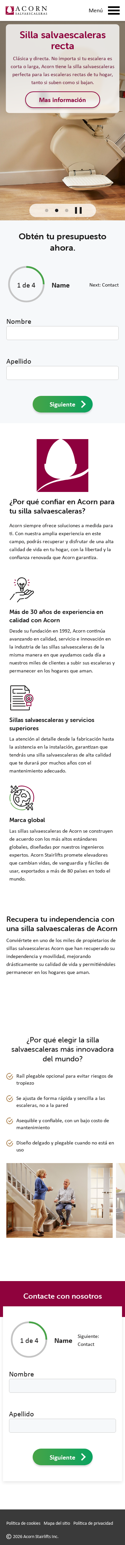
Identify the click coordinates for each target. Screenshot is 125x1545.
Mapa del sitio (57, 1523)
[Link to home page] (26, 10)
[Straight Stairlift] (46, 210)
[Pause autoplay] (78, 210)
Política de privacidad (93, 1523)
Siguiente (62, 404)
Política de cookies (23, 1523)
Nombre (18, 321)
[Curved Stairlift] (56, 210)
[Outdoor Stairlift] (66, 210)
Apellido (18, 361)
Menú (96, 10)
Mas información (62, 99)
